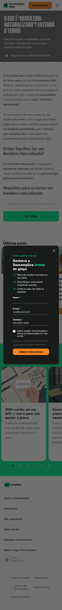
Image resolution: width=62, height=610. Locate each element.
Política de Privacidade (23, 344)
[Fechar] (54, 250)
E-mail (17, 308)
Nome (17, 297)
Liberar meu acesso (31, 351)
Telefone (18, 319)
